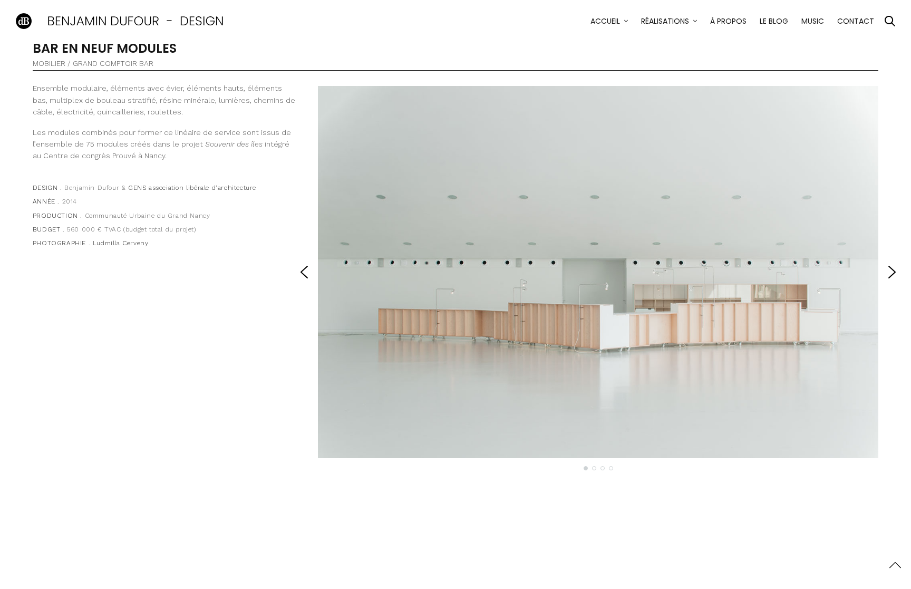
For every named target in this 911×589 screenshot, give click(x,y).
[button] (304, 272)
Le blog (774, 21)
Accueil (605, 21)
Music (812, 21)
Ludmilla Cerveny (121, 243)
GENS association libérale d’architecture (192, 187)
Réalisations (665, 21)
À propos (728, 21)
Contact (855, 21)
